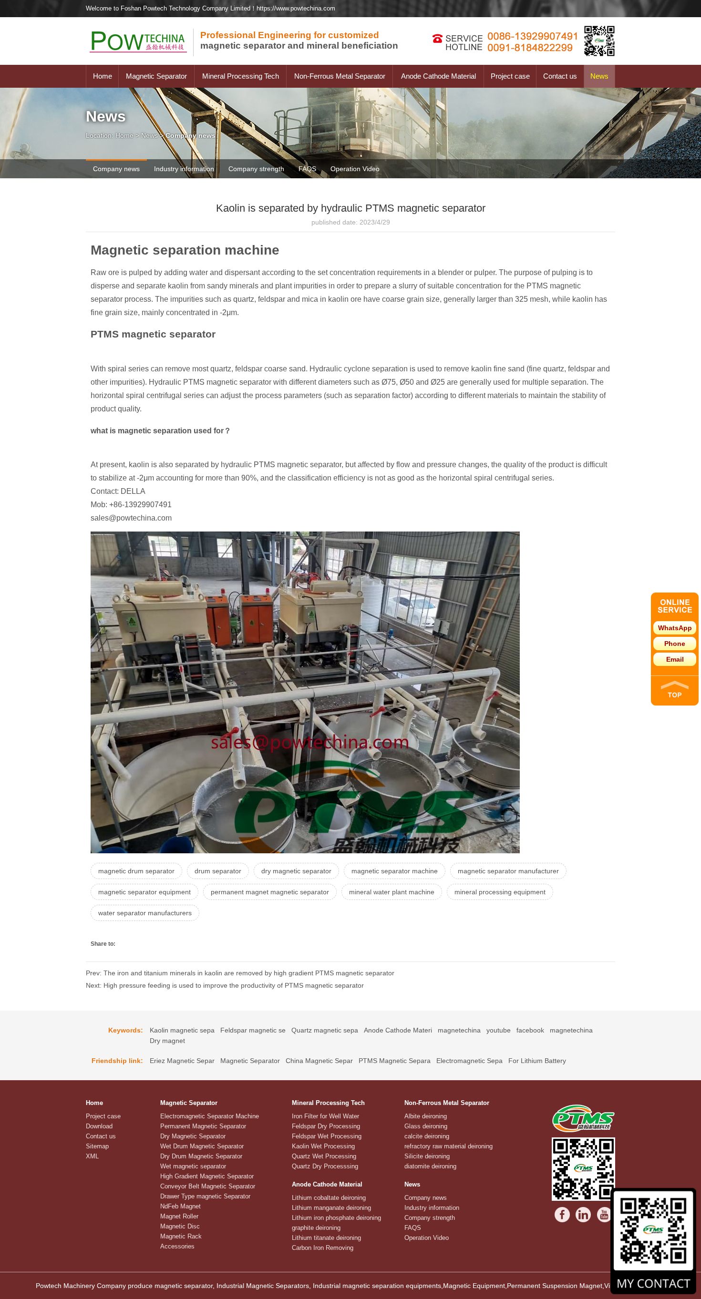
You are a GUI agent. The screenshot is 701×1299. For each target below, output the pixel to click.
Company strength (256, 169)
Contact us (560, 76)
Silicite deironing (427, 1156)
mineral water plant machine (391, 892)
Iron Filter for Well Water (325, 1116)
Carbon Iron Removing (322, 1247)
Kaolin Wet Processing (323, 1146)
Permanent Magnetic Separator (203, 1126)
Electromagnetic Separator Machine (209, 1116)
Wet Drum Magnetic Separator (202, 1146)
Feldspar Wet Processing (326, 1136)
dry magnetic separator (296, 871)
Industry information (184, 169)
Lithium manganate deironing (331, 1207)
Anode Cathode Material (438, 76)
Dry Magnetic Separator (193, 1136)
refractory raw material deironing (448, 1146)
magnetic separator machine (394, 871)
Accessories (177, 1246)
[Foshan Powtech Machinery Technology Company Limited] (143, 62)
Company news (116, 169)
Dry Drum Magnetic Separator (201, 1156)
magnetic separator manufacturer (508, 871)
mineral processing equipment (500, 892)
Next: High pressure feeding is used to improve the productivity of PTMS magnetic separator (225, 985)
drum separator (218, 871)
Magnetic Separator (156, 76)
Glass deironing (425, 1126)
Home (102, 76)
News (599, 76)
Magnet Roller (179, 1216)
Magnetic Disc (180, 1226)
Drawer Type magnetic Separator (205, 1196)
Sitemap (97, 1146)
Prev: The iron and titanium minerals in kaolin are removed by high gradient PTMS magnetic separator (240, 973)
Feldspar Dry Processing (326, 1126)
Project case (510, 76)
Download (99, 1126)
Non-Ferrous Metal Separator (339, 76)
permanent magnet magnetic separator (270, 892)
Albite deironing (425, 1116)
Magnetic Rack (181, 1236)
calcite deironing (426, 1136)
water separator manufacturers (145, 913)
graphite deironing (316, 1227)
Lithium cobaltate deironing (329, 1197)
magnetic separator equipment (144, 892)
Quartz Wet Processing (324, 1156)
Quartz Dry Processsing (325, 1166)
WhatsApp (675, 628)
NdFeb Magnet (180, 1206)
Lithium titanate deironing (326, 1237)
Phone (674, 643)
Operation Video (355, 169)
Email (675, 659)
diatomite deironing (430, 1166)
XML (92, 1156)
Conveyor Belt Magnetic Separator (207, 1186)
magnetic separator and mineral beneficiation (299, 40)
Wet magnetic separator (193, 1166)
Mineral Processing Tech (240, 76)
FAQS (307, 169)
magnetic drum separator (136, 871)
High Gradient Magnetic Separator (207, 1176)
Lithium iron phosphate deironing (336, 1217)
